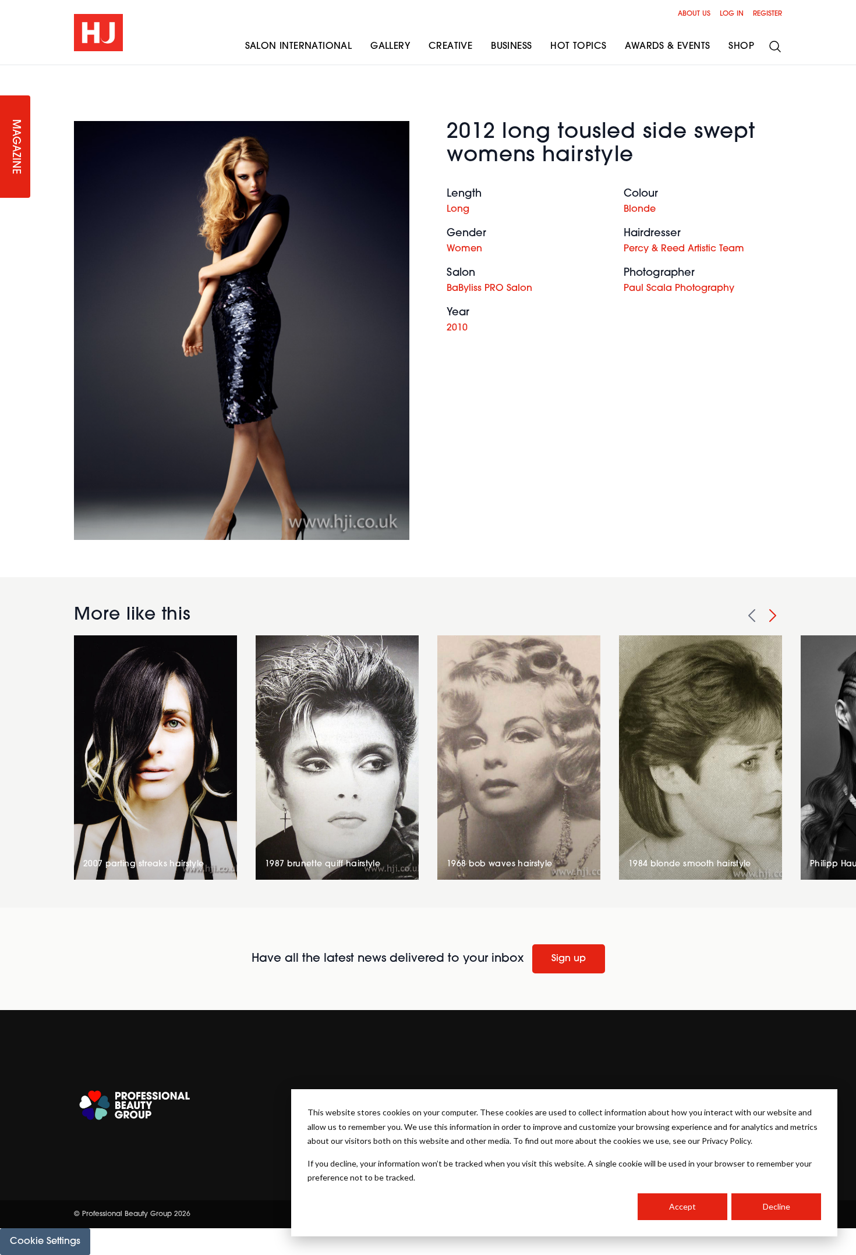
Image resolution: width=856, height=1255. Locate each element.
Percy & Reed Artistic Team (684, 249)
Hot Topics (578, 46)
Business (511, 46)
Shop (741, 46)
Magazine (15, 147)
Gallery (390, 46)
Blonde (640, 209)
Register (767, 13)
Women (464, 249)
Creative (450, 46)
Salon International (298, 46)
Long (458, 209)
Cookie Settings (45, 1241)
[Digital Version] (9, 72)
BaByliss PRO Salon (489, 288)
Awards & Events (667, 46)
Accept (682, 1206)
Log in (732, 13)
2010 (457, 328)
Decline (776, 1206)
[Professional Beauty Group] (134, 1105)
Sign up (568, 959)
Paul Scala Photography (679, 288)
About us (694, 13)
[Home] (98, 32)
